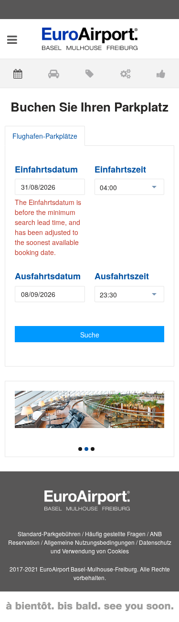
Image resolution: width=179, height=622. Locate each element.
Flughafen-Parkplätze (44, 136)
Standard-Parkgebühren (49, 534)
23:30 (108, 294)
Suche (89, 334)
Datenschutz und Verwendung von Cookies (111, 546)
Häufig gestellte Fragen (115, 534)
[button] (80, 449)
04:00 (108, 187)
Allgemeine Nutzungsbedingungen (89, 542)
